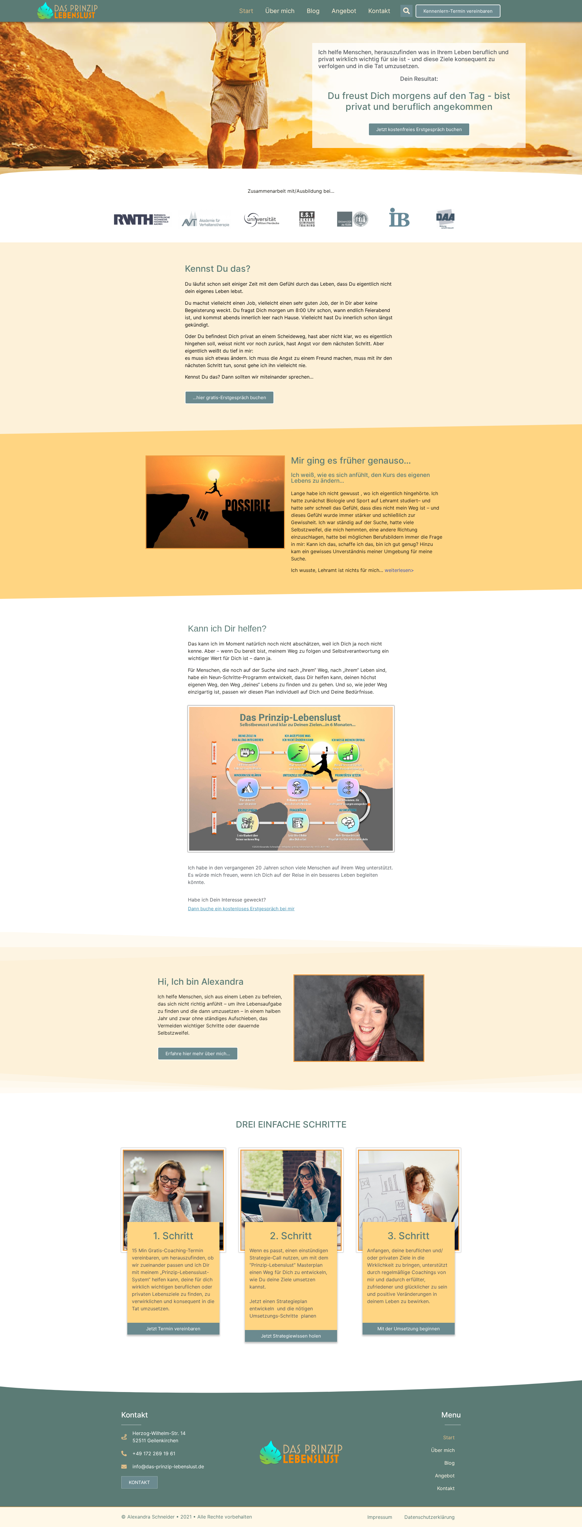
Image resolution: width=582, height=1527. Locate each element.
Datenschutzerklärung (429, 1517)
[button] (406, 11)
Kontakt (379, 11)
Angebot (344, 11)
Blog (313, 11)
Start (246, 11)
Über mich (280, 11)
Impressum (379, 1517)
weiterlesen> (399, 570)
